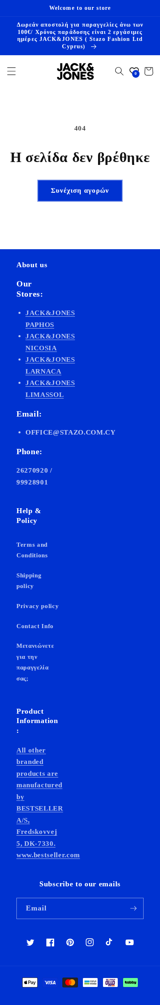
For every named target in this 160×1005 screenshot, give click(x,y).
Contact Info (35, 625)
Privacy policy (37, 605)
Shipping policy (28, 581)
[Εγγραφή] (133, 908)
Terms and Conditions (32, 550)
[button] (11, 71)
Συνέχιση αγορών (80, 190)
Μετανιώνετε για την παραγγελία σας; (35, 662)
